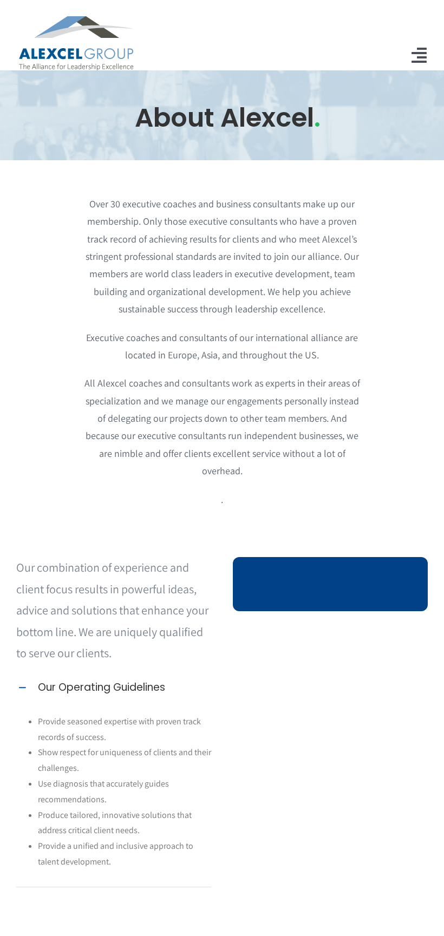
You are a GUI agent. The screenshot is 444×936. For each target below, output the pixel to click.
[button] (113, 687)
